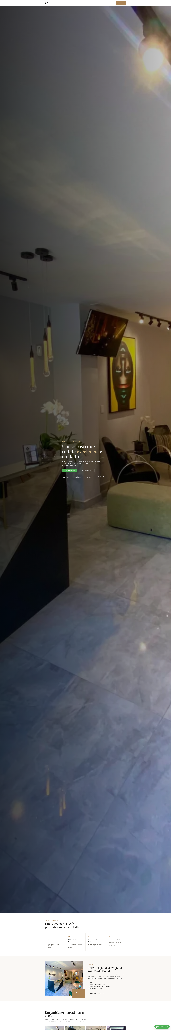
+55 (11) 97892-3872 (110, 3)
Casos (84, 2)
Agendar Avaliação (70, 470)
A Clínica (59, 2)
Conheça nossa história (97, 993)
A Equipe (67, 2)
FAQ (94, 2)
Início (52, 2)
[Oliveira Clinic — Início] (47, 3)
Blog (89, 2)
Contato (100, 2)
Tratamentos (76, 2)
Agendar (121, 3)
